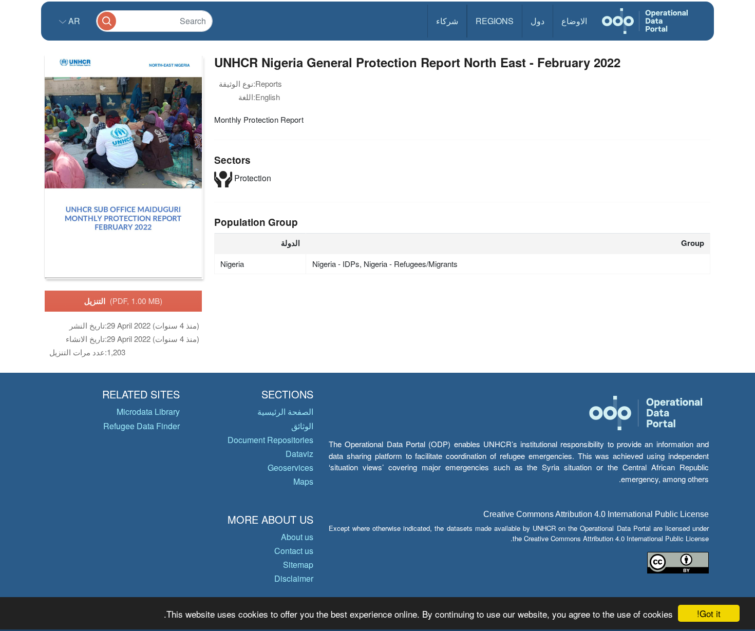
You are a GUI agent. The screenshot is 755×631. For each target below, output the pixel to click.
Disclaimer (293, 578)
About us (297, 537)
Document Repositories (270, 440)
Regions (495, 21)
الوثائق (302, 426)
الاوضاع (574, 21)
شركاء (447, 21)
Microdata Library (148, 411)
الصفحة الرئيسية (285, 411)
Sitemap (298, 564)
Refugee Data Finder (141, 426)
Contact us (293, 551)
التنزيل (123, 301)
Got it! (709, 613)
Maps (303, 481)
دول (537, 21)
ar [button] (73, 21)
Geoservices (290, 467)
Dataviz (299, 454)
